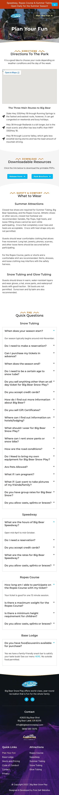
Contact (6, 769)
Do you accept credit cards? (22, 392)
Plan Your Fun (9, 753)
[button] (7, 15)
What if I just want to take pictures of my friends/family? (27, 483)
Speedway (35, 757)
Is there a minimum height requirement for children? (21, 615)
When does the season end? (22, 363)
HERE (37, 656)
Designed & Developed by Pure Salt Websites (29, 790)
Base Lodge (8, 757)
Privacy (5, 773)
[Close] (55, 4)
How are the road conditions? (23, 449)
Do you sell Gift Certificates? (22, 410)
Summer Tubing (37, 761)
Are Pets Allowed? (16, 466)
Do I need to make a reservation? (26, 345)
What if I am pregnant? (19, 474)
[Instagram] (32, 699)
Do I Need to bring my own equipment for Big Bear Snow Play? (27, 458)
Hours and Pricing (11, 761)
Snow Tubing (36, 765)
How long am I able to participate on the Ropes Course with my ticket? (28, 586)
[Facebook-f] (26, 699)
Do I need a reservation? (20, 540)
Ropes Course (36, 753)
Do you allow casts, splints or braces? (28, 502)
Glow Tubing (36, 769)
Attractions (37, 747)
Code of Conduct (10, 765)
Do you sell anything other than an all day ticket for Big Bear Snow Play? (28, 383)
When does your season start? (24, 330)
